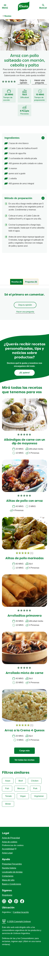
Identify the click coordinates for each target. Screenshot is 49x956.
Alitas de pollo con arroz (24, 501)
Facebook (22, 901)
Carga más (24, 751)
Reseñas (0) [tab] (16, 282)
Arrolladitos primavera (25, 615)
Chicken (34, 781)
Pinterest (16, 901)
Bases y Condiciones (11, 884)
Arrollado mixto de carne (24, 673)
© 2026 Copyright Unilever (19, 921)
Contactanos (7, 876)
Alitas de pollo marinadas (24, 558)
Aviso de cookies (9, 842)
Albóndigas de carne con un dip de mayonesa (24, 442)
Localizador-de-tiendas (12, 872)
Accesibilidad (8, 849)
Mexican (21, 788)
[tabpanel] (24, 304)
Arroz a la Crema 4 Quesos (24, 730)
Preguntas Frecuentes (12, 864)
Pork (35, 788)
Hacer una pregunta (25, 312)
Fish (7, 788)
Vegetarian (39, 796)
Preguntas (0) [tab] (31, 282)
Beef (21, 781)
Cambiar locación (21, 912)
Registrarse (7, 895)
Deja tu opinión (25, 305)
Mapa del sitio (8, 880)
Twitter (10, 901)
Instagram (4, 901)
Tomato (8, 796)
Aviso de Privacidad (11, 838)
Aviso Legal (7, 853)
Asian (7, 781)
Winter (8, 804)
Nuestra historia (9, 868)
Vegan (23, 796)
